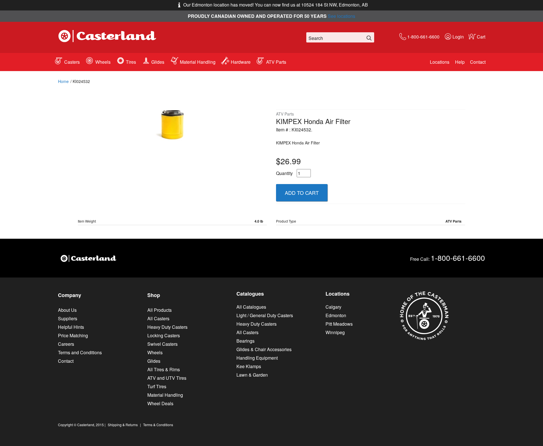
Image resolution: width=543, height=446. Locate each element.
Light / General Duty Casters (264, 315)
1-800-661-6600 (423, 36)
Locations (439, 62)
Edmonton (336, 315)
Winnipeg (335, 332)
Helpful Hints (71, 327)
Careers (66, 344)
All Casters (158, 318)
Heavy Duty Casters (167, 327)
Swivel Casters (162, 344)
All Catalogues (251, 307)
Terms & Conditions (158, 424)
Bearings (245, 341)
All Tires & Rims (163, 369)
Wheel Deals (160, 403)
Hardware (241, 62)
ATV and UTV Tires (166, 378)
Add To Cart (302, 192)
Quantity (284, 173)
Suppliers (67, 318)
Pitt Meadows (339, 324)
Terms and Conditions (80, 352)
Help (460, 62)
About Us (67, 310)
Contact (478, 62)
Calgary (333, 307)
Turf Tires (156, 386)
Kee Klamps (248, 366)
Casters (72, 62)
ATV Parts (276, 62)
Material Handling (198, 62)
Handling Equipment (257, 358)
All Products (159, 310)
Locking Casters (163, 335)
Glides (157, 62)
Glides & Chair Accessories (264, 349)
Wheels (103, 62)
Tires (131, 62)
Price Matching (73, 335)
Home (63, 81)
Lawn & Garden (252, 375)
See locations (341, 16)
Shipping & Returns (123, 424)
